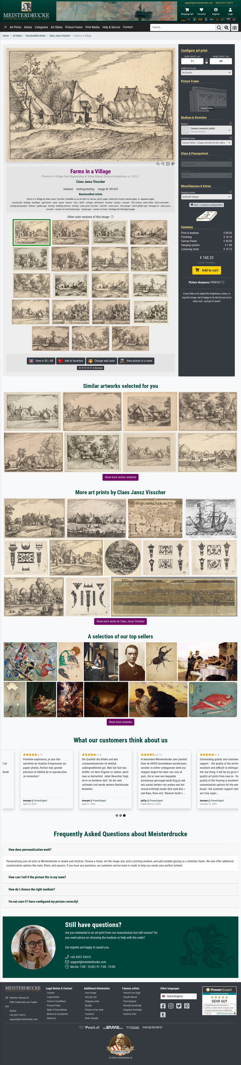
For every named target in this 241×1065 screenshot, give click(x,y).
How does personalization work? (30, 850)
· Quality (88, 1005)
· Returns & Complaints (57, 1014)
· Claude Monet (129, 997)
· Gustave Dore (129, 1014)
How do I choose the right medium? (32, 889)
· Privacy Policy (53, 1005)
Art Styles (56, 27)
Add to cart (208, 270)
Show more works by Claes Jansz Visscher (120, 621)
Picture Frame (74, 27)
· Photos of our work (93, 1009)
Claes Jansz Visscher (59, 35)
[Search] (219, 27)
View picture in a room (138, 360)
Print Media (92, 27)
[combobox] (206, 72)
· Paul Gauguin (129, 1001)
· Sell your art (90, 997)
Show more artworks (120, 722)
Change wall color (103, 360)
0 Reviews (97, 368)
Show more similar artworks (120, 477)
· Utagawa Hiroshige (132, 1009)
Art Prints (15, 27)
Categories (41, 27)
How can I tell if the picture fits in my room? (37, 877)
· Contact (50, 992)
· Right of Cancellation (56, 1009)
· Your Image (90, 992)
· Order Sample (91, 1018)
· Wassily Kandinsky (131, 1005)
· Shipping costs (91, 1001)
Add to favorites (73, 360)
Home (6, 35)
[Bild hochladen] (234, 27)
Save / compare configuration (207, 204)
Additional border (188, 68)
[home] (5, 27)
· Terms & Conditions (56, 1001)
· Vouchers (89, 1014)
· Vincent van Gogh (131, 992)
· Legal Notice (52, 997)
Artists (28, 27)
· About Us (51, 1018)
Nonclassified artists (36, 35)
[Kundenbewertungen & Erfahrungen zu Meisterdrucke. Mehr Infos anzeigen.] (219, 1000)
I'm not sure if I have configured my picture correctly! (43, 901)
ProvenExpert (25, 800)
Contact (128, 27)
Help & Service (111, 27)
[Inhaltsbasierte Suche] (226, 27)
